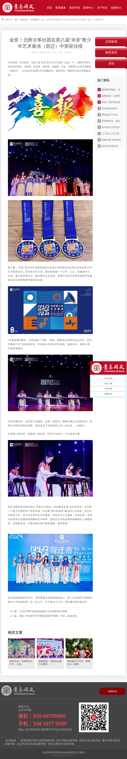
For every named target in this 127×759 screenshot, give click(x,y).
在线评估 (112, 691)
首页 (49, 7)
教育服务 (60, 7)
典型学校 (74, 7)
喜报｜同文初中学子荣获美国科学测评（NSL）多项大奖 (48, 616)
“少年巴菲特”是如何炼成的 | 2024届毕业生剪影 (43, 611)
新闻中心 (88, 7)
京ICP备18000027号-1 (63, 755)
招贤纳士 (116, 7)
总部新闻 (35, 20)
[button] (89, 653)
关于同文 (102, 7)
